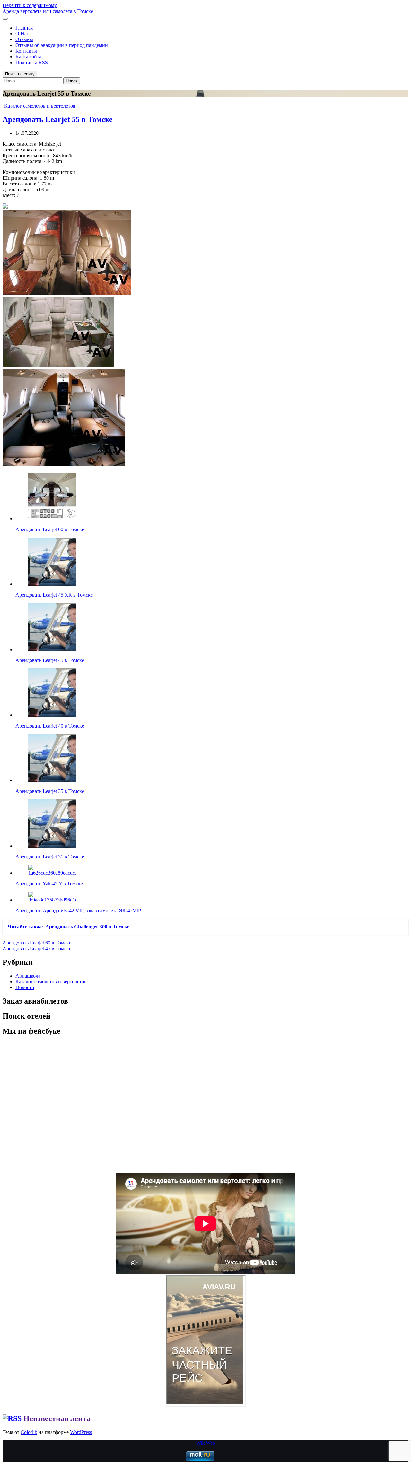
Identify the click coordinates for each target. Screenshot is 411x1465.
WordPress (81, 1432)
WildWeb (205, 1443)
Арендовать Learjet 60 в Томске (37, 942)
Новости (24, 987)
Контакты (26, 51)
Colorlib (29, 1432)
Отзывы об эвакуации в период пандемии (61, 45)
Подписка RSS (31, 62)
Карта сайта (28, 56)
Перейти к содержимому (30, 5)
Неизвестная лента (56, 1418)
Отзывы (24, 39)
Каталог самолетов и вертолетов (39, 105)
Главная (24, 27)
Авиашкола (27, 975)
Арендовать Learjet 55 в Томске (58, 119)
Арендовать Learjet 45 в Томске (37, 948)
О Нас (22, 33)
